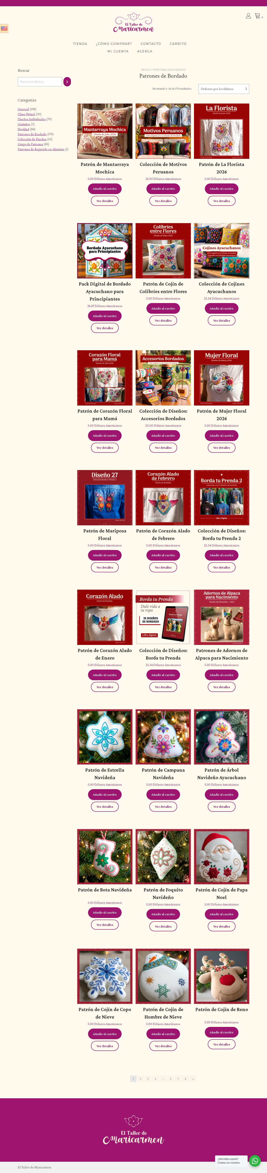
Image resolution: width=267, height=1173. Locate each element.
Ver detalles (105, 201)
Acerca (144, 51)
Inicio (145, 69)
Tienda (80, 44)
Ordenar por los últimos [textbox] (217, 89)
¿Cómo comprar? (114, 44)
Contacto (151, 44)
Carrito (178, 44)
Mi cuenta (118, 51)
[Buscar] (67, 82)
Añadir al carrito (105, 188)
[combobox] (223, 89)
